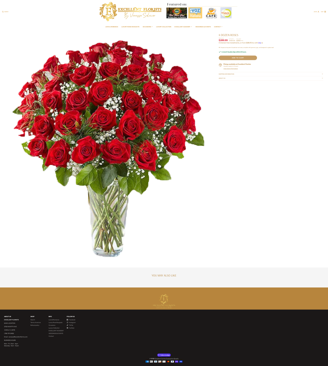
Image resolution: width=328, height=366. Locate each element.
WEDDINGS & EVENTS (203, 27)
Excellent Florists (160, 358)
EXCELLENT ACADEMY (182, 27)
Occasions (147, 27)
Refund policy (34, 325)
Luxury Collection (163, 27)
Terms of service (35, 322)
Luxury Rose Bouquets (130, 27)
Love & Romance (111, 27)
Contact (217, 27)
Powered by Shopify (172, 358)
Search (32, 320)
